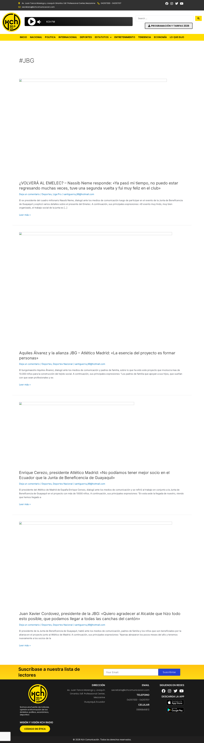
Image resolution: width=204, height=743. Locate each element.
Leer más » (25, 214)
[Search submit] (198, 18)
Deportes (47, 194)
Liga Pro (57, 194)
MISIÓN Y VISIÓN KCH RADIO (36, 722)
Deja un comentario (29, 194)
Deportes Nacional (63, 364)
